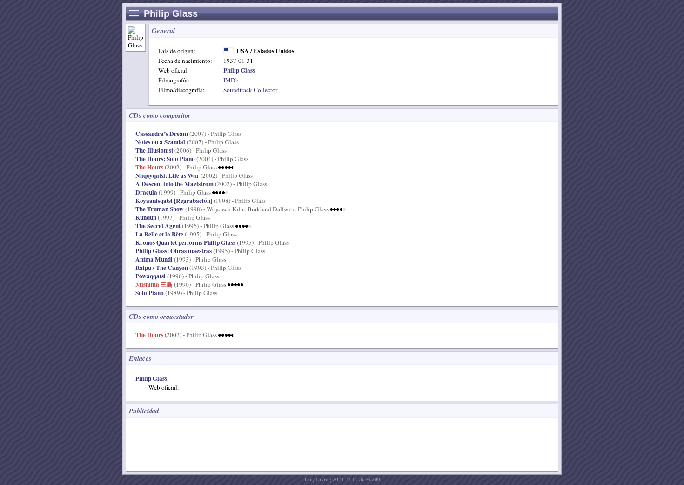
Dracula (146, 192)
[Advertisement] (300, 444)
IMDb (231, 80)
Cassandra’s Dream (161, 133)
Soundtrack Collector (250, 90)
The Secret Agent (158, 225)
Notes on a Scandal (160, 142)
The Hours (149, 167)
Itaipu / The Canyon (161, 267)
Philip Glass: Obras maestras (173, 251)
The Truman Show (159, 209)
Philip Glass (151, 378)
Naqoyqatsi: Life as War (167, 175)
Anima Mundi (154, 259)
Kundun (145, 217)
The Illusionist (154, 150)
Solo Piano (149, 292)
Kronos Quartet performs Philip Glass (185, 242)
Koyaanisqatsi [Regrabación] (173, 200)
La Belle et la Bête (159, 234)
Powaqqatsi (150, 276)
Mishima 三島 (154, 284)
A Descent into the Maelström (174, 184)
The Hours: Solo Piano (165, 158)
